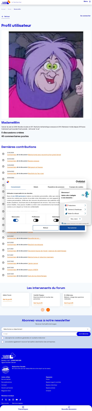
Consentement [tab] (15, 187)
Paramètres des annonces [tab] (56, 187)
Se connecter (85, 16)
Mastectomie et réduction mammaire (41, 257)
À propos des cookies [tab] (76, 187)
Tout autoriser (72, 228)
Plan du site (5, 403)
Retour (7, 16)
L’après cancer (33, 263)
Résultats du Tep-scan (36, 173)
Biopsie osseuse (33, 161)
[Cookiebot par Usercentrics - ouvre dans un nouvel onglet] (77, 181)
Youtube (17, 400)
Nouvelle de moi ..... (34, 238)
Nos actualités (6, 379)
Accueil (3, 9)
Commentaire (11, 155)
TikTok (20, 400)
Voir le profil (7, 299)
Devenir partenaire (7, 388)
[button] (48, 310)
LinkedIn (9, 400)
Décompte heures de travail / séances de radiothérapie (47, 251)
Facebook (2, 400)
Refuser (45, 228)
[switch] (35, 220)
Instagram (13, 400)
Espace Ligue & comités (53, 382)
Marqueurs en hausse (35, 167)
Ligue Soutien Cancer (8, 362)
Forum (9, 9)
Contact (4, 385)
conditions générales (22, 338)
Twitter (6, 400)
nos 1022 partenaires (19, 196)
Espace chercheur (51, 385)
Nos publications (6, 382)
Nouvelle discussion (69, 409)
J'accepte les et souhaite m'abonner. (25, 338)
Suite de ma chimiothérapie (37, 276)
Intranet (48, 390)
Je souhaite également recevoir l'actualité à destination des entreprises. (30, 342)
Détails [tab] (36, 187)
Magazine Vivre (6, 390)
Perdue (30, 232)
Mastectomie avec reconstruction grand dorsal (44, 155)
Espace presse (50, 388)
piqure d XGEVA (33, 270)
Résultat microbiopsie (35, 244)
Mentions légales (17, 403)
